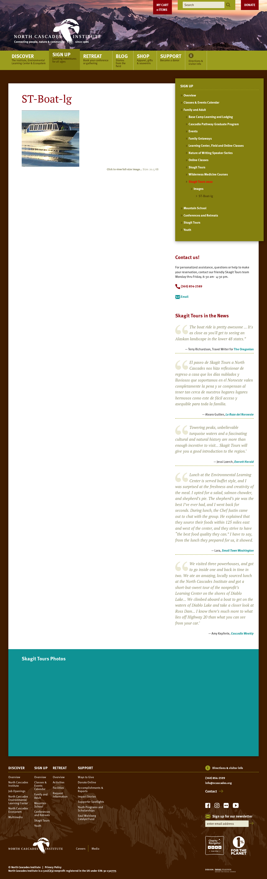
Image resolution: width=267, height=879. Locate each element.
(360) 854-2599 (215, 778)
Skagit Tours (197, 167)
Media (95, 848)
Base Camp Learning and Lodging (211, 116)
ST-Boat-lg (206, 196)
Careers (81, 848)
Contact (211, 791)
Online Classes (198, 160)
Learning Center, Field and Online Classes (216, 145)
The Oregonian (244, 349)
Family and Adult (195, 109)
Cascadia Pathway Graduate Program (214, 124)
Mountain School (195, 208)
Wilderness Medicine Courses (208, 174)
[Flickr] (226, 806)
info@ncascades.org (218, 783)
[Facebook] (207, 806)
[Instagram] (216, 806)
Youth (187, 229)
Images (198, 188)
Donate (249, 5)
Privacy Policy (53, 867)
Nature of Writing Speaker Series (211, 152)
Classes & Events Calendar (201, 102)
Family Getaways (200, 138)
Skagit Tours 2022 (201, 181)
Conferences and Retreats (201, 215)
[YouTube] (236, 806)
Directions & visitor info (227, 768)
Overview (190, 95)
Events (193, 131)
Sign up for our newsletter (232, 816)
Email (184, 296)
